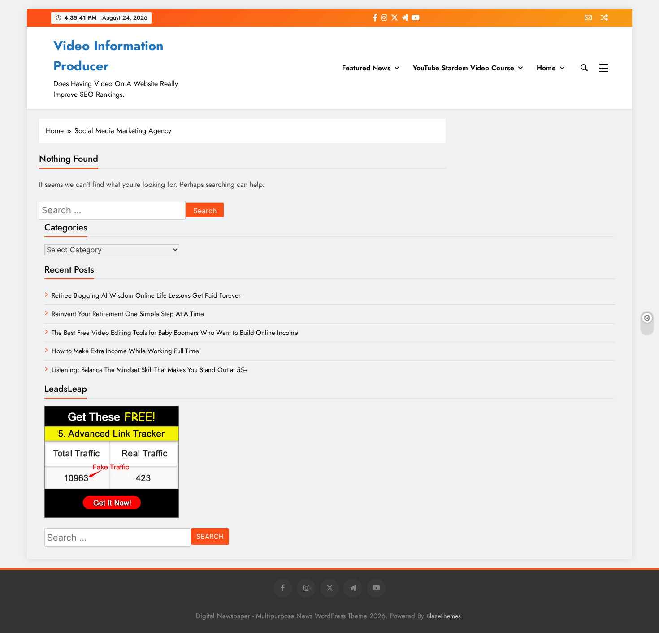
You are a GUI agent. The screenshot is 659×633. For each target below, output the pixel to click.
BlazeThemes (443, 615)
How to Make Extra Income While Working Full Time (125, 351)
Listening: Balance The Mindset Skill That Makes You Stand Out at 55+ (150, 370)
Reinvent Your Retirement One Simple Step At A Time (128, 314)
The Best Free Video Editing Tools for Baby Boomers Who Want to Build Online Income (175, 333)
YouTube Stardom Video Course (463, 68)
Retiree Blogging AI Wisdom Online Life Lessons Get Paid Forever (146, 295)
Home (546, 68)
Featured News (366, 68)
